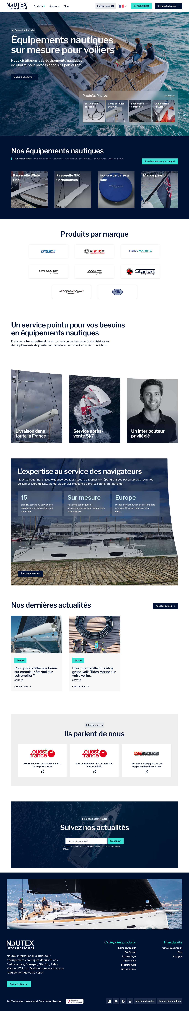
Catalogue (169, 95)
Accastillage (129, 956)
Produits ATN (128, 964)
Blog (66, 6)
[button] (39, 6)
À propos (54, 6)
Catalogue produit (172, 947)
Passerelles (129, 960)
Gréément (130, 952)
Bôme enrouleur (127, 947)
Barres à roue (128, 969)
